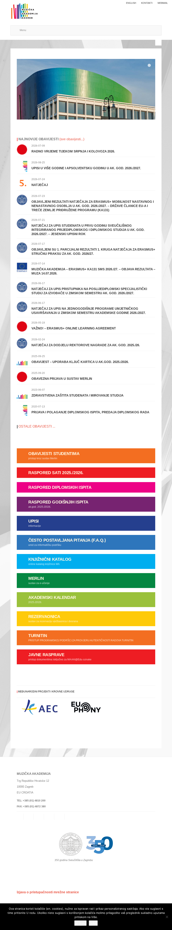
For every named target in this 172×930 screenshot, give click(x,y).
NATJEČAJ (39, 185)
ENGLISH (131, 3)
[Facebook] (39, 817)
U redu (80, 923)
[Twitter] (59, 817)
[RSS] (29, 817)
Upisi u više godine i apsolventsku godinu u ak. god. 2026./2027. (86, 168)
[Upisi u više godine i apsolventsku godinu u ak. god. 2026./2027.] (22, 166)
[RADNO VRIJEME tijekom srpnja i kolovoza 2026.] (22, 149)
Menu (23, 30)
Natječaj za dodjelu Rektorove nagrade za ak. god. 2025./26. (85, 345)
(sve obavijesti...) (71, 139)
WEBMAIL (163, 3)
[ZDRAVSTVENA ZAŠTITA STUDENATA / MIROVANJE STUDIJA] (22, 393)
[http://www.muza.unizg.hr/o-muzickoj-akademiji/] (86, 89)
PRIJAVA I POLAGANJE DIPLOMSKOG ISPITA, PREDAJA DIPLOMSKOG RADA (90, 412)
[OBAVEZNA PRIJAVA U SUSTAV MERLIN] (22, 376)
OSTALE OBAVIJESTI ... (36, 426)
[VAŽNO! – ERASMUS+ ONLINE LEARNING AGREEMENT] (22, 326)
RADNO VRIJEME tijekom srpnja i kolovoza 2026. (73, 151)
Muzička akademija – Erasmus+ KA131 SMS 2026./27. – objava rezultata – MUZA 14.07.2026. (93, 271)
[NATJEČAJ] (22, 183)
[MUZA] (24, 9)
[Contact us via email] (20, 817)
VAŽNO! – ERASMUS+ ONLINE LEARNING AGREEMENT (73, 328)
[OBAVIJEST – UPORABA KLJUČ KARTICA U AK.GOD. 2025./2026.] (22, 360)
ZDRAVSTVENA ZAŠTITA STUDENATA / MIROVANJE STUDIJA (77, 395)
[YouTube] (70, 817)
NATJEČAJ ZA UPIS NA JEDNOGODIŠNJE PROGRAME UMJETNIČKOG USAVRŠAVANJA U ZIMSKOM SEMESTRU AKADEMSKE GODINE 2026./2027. (88, 311)
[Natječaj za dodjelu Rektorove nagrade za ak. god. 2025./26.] (22, 343)
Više (93, 923)
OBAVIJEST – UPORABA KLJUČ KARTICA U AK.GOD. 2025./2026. (80, 362)
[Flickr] (49, 817)
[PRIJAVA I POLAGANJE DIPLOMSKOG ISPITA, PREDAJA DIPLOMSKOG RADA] (22, 410)
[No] (167, 917)
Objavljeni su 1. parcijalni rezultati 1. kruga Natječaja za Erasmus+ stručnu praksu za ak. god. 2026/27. (93, 251)
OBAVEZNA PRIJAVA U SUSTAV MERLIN (61, 378)
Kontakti (146, 3)
